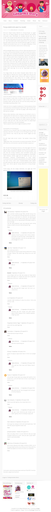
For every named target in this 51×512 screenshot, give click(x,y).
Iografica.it (17, 510)
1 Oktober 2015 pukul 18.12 (22, 431)
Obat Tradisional (11, 422)
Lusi (8, 298)
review (10, 198)
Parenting (22, 21)
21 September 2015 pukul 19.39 (28, 341)
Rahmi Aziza (10, 443)
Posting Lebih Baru (7, 203)
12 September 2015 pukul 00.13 (21, 331)
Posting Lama (33, 203)
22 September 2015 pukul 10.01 (22, 422)
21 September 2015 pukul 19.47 (28, 286)
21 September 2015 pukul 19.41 (28, 309)
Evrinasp (9, 351)
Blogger (43, 211)
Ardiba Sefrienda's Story (24, 508)
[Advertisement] (43, 187)
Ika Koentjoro (10, 331)
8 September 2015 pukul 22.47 (16, 298)
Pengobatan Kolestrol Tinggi (13, 323)
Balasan (10, 230)
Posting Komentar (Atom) (13, 477)
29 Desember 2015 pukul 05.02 (20, 443)
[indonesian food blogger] (29, 490)
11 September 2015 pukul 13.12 (27, 323)
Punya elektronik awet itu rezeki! (14, 27)
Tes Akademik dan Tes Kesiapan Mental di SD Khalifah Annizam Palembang (43, 160)
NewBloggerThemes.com (34, 510)
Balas (8, 227)
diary (8, 198)
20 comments (21, 29)
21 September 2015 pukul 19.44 (28, 262)
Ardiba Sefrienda (14, 29)
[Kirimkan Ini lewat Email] (3, 195)
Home (5, 21)
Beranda (21, 203)
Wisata (34, 21)
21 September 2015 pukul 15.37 (18, 375)
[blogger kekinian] (33, 500)
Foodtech (16, 21)
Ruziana (9, 375)
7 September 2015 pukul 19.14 (18, 273)
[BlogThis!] (5, 195)
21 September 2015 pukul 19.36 (28, 388)
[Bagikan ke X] (6, 195)
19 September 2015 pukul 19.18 (18, 351)
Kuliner (29, 21)
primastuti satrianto (11, 431)
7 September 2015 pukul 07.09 (21, 211)
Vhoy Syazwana (10, 211)
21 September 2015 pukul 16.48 (22, 400)
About (10, 21)
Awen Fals (9, 248)
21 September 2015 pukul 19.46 (28, 233)
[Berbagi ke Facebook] (7, 195)
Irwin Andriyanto (10, 400)
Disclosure (44, 21)
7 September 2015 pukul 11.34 (19, 248)
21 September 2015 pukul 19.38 (28, 363)
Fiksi (39, 21)
